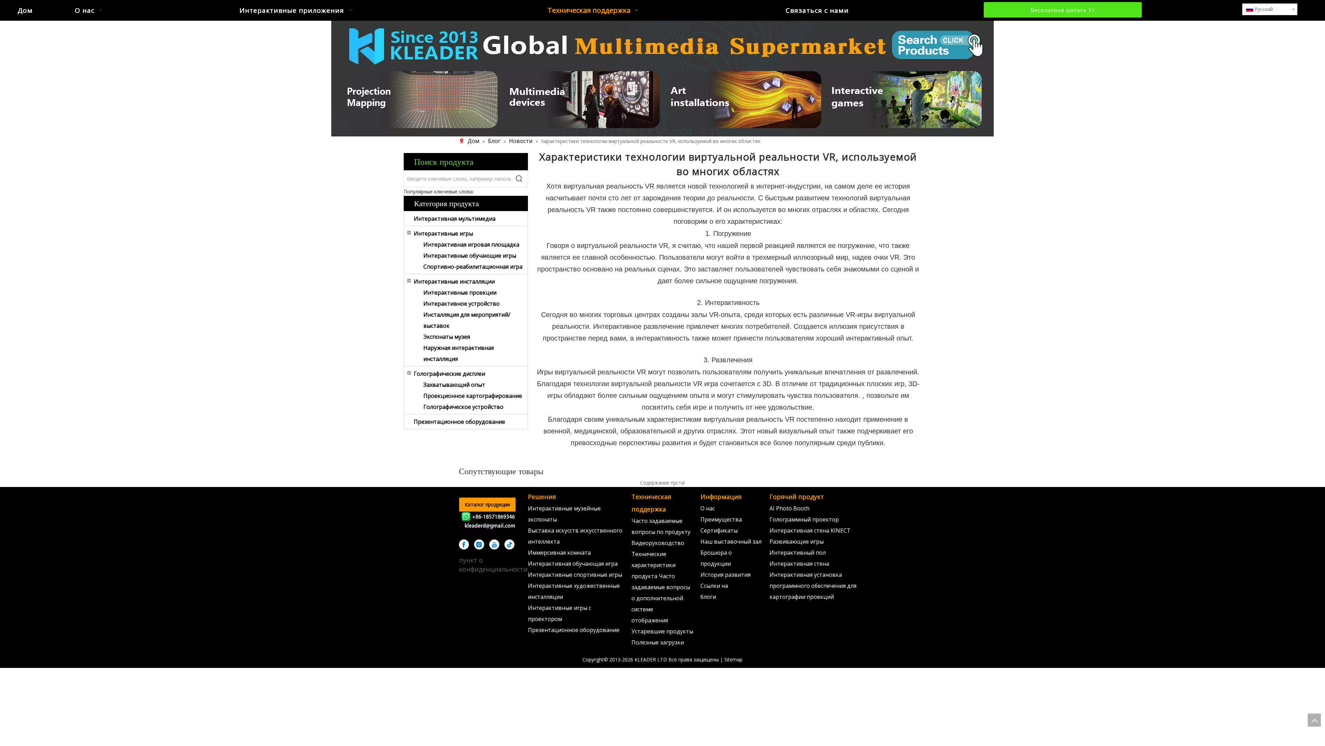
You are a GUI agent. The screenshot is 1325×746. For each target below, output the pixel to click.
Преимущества (721, 519)
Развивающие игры (796, 541)
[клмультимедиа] (662, 77)
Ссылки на (714, 586)
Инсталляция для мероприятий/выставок (466, 320)
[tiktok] (509, 544)
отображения (649, 620)
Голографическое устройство (463, 407)
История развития (725, 574)
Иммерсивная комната (559, 552)
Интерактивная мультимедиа (454, 218)
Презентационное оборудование (459, 421)
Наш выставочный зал (731, 541)
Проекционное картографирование (472, 396)
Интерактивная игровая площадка (471, 244)
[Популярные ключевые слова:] (519, 179)
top (1314, 720)
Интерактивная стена (799, 563)
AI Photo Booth (789, 508)
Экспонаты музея (446, 337)
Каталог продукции (487, 504)
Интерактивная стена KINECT (810, 530)
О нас (707, 508)
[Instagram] (479, 544)
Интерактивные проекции (460, 292)
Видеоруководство (657, 543)
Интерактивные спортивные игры (575, 574)
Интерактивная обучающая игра (573, 563)
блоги (708, 597)
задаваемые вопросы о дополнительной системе (660, 598)
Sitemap (733, 659)
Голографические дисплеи (449, 373)
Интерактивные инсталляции (454, 281)
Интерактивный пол (797, 552)
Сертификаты (719, 530)
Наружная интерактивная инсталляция (458, 353)
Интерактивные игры (443, 233)
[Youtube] (494, 544)
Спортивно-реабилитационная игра (472, 266)
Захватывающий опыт (454, 385)
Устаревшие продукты (662, 631)
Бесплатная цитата (1059, 10)
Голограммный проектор (804, 519)
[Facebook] (464, 544)
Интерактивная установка (805, 574)
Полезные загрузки (657, 642)
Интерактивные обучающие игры (469, 255)
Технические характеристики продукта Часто (653, 565)
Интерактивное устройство (461, 303)
